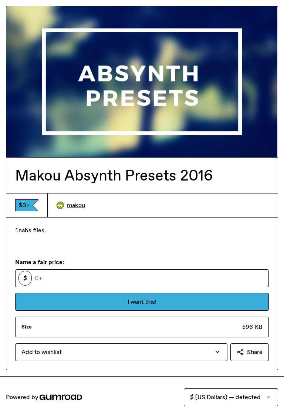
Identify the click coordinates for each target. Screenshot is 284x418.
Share (255, 351)
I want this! (142, 301)
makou (76, 205)
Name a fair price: (39, 262)
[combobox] (121, 352)
